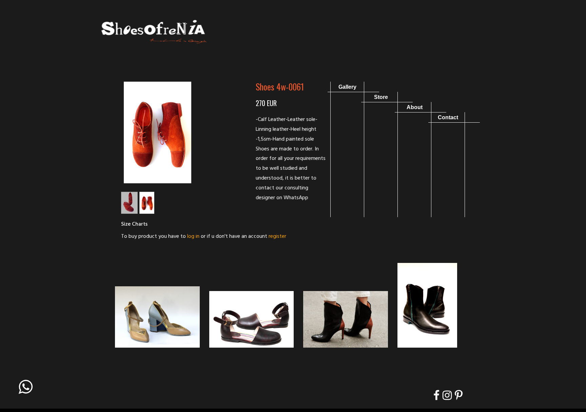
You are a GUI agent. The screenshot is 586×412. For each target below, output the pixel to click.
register (277, 236)
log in (193, 236)
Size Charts (134, 224)
